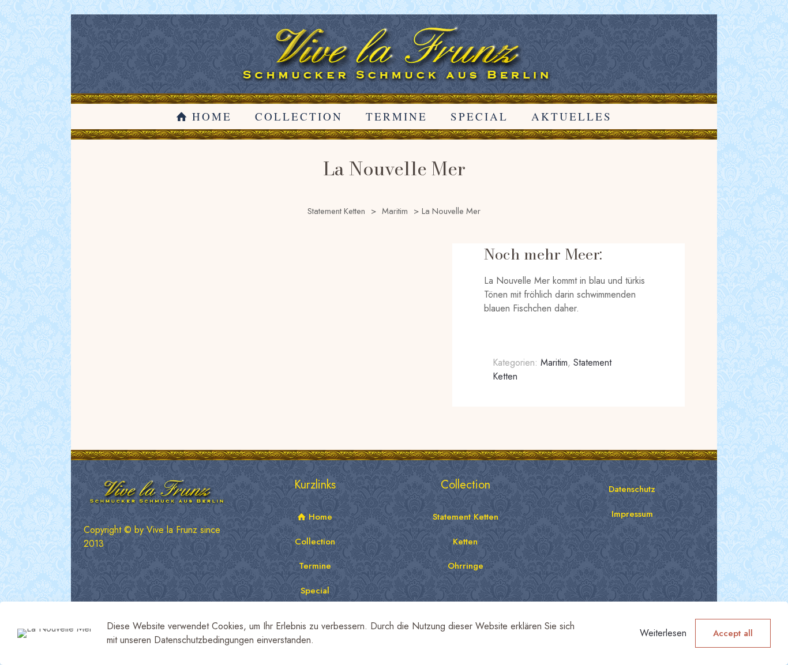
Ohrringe (465, 565)
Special (315, 590)
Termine (315, 565)
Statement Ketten (336, 211)
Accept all (733, 633)
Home (319, 516)
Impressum (632, 514)
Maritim (395, 211)
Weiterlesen (663, 633)
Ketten (465, 541)
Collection (315, 541)
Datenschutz (632, 489)
